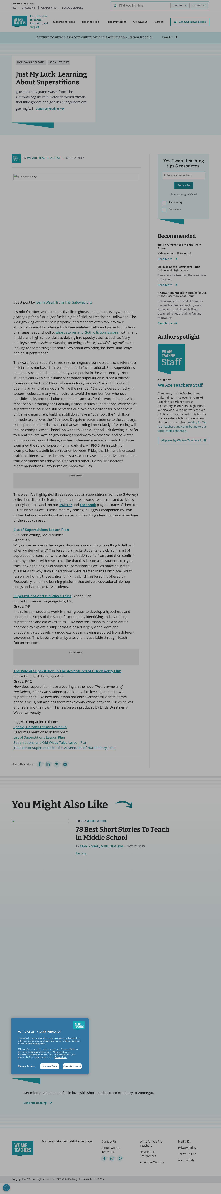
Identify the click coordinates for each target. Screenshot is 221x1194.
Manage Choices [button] (26, 1066)
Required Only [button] (49, 1066)
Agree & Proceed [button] (72, 1066)
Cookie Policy (61, 1057)
